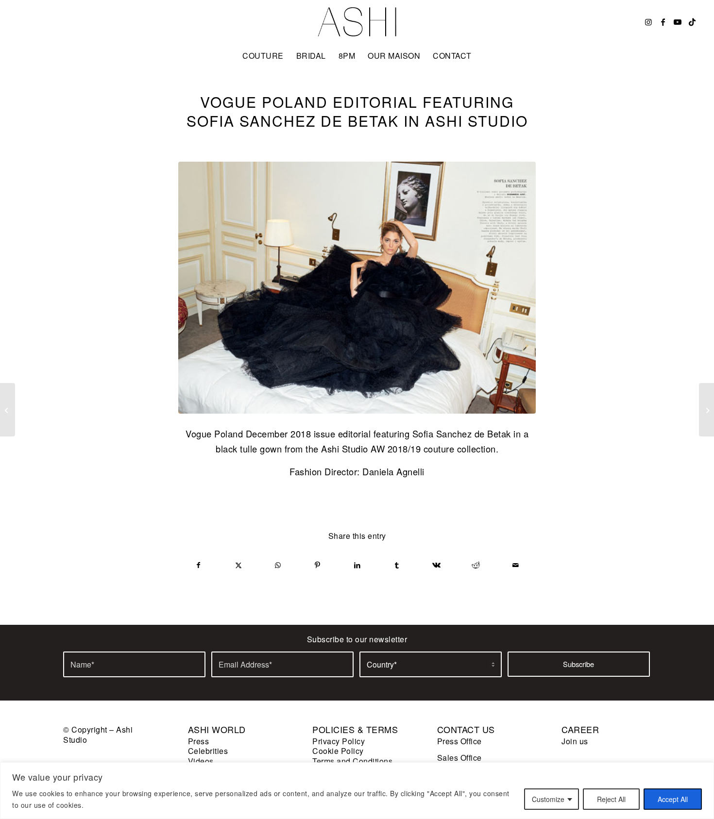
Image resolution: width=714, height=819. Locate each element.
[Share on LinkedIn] (357, 565)
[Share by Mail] (515, 565)
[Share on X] (238, 565)
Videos (201, 761)
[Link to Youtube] (678, 22)
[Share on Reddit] (476, 565)
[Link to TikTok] (692, 22)
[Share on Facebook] (199, 565)
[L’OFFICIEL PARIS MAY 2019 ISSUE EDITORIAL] (706, 409)
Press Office (459, 741)
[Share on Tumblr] (397, 565)
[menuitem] (263, 56)
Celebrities (208, 750)
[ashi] (357, 22)
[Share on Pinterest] (318, 565)
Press (198, 741)
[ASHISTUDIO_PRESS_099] (357, 288)
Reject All (611, 799)
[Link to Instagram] (649, 22)
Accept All (673, 799)
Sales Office (459, 757)
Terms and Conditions (352, 761)
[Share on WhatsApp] (278, 565)
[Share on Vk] (436, 565)
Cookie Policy (338, 750)
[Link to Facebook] (663, 22)
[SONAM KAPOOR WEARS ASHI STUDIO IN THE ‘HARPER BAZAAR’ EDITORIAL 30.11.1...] (7, 409)
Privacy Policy (338, 741)
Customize (548, 799)
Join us (574, 741)
